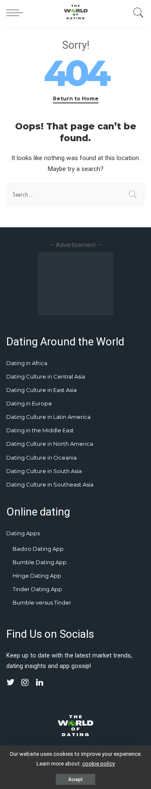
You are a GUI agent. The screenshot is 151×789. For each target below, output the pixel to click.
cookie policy (98, 763)
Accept (75, 779)
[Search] (136, 12)
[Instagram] (25, 682)
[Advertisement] (75, 283)
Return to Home (76, 98)
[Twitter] (10, 682)
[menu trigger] (16, 12)
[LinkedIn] (40, 682)
